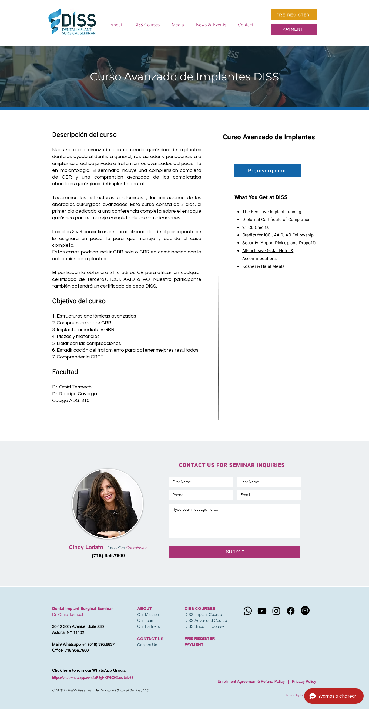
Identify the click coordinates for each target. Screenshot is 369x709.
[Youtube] (262, 611)
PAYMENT (194, 644)
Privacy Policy (304, 681)
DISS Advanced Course (206, 620)
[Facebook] (291, 611)
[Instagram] (276, 611)
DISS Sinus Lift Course (204, 626)
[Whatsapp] (248, 611)
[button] (116, 25)
